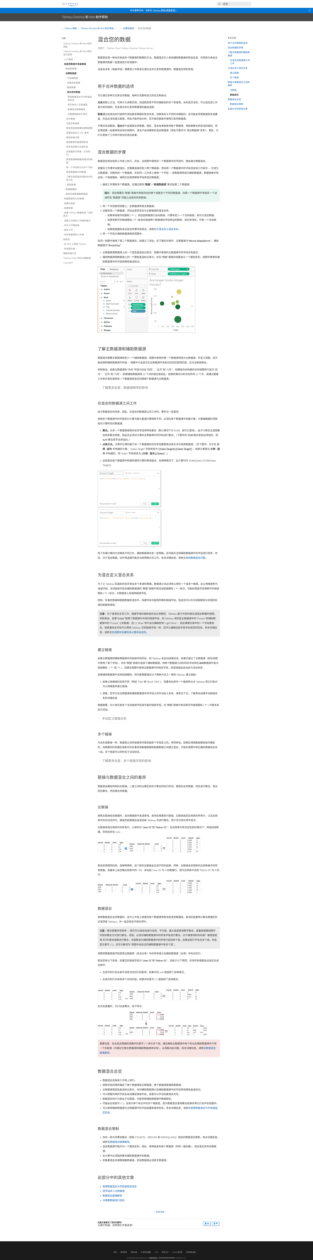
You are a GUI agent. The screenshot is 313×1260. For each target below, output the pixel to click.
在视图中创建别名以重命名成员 (129, 632)
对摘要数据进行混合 (114, 1200)
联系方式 (165, 1252)
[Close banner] (309, 10)
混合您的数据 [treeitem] (73, 92)
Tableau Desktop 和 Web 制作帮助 (97, 28)
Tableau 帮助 (70, 28)
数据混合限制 (236, 104)
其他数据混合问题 (195, 557)
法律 (115, 1252)
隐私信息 (134, 1252)
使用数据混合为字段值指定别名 (120, 1186)
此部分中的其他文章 (238, 109)
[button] (99, 387)
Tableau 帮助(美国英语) (164, 10)
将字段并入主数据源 (114, 1191)
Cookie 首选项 (177, 1252)
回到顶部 (160, 1212)
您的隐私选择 (191, 1252)
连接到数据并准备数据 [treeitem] (75, 64)
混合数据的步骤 (235, 47)
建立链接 (234, 73)
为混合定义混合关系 (167, 229)
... (118, 28)
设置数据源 (128, 28)
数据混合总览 (234, 99)
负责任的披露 (146, 1252)
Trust (156, 1252)
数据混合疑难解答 (119, 1141)
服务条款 (124, 1252)
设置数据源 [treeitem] (71, 73)
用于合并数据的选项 (238, 43)
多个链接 (234, 77)
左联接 (233, 90)
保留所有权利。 (153, 1258)
